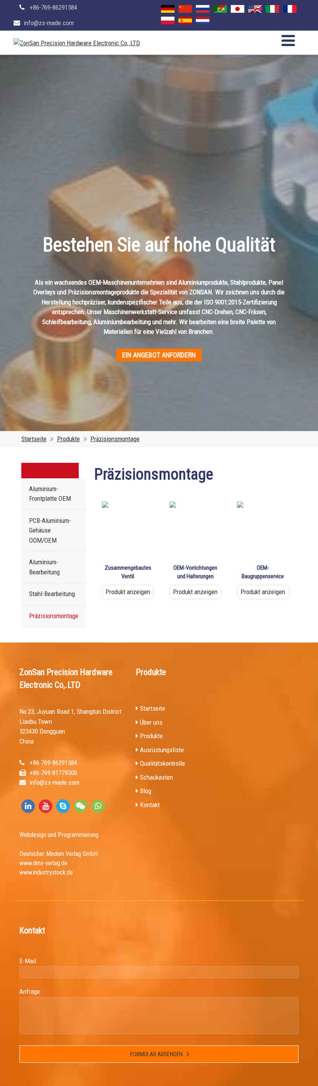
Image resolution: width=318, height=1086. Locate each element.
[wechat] (80, 806)
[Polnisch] (168, 20)
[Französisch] (290, 9)
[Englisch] (255, 9)
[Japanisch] (237, 9)
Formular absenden (156, 1054)
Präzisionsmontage (115, 439)
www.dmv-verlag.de (43, 863)
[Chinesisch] (185, 9)
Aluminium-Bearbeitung (44, 567)
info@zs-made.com (49, 23)
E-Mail (27, 961)
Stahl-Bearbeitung (52, 594)
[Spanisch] (185, 20)
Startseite (34, 439)
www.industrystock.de (46, 872)
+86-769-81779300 (53, 773)
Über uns (151, 722)
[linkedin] (28, 806)
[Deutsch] (168, 9)
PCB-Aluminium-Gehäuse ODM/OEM (50, 530)
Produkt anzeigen (127, 592)
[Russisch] (202, 9)
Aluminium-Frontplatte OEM (50, 494)
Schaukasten (156, 777)
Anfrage (29, 991)
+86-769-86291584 (53, 7)
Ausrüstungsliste (162, 750)
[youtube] (45, 806)
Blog (145, 791)
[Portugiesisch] (220, 9)
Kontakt (150, 805)
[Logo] (77, 43)
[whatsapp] (98, 806)
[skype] (63, 806)
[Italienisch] (272, 9)
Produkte (68, 439)
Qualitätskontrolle (162, 763)
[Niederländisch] (202, 20)
